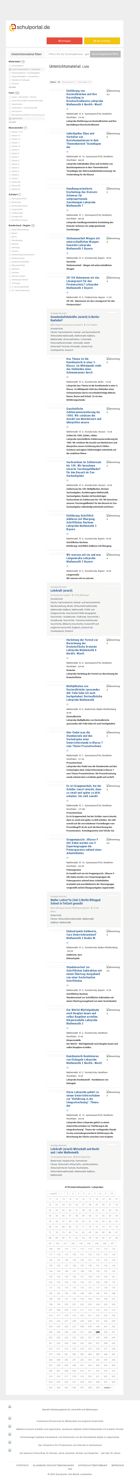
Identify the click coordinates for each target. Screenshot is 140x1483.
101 (65, 1243)
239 (90, 1326)
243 (50, 1332)
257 (90, 1337)
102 (73, 1243)
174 (74, 1287)
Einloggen (65, 41)
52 (103, 1215)
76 (116, 1226)
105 (96, 1243)
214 (105, 1310)
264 (74, 1343)
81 (76, 1232)
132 (98, 1260)
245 (66, 1332)
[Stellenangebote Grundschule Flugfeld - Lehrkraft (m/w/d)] (112, 586)
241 (105, 1326)
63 (103, 1221)
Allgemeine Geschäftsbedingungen (53, 1465)
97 (110, 1238)
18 (96, 1199)
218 (66, 1315)
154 (58, 1276)
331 (105, 1382)
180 (50, 1293)
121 (82, 1254)
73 (96, 1226)
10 (111, 1193)
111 (74, 1249)
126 (50, 1260)
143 (113, 1265)
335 (66, 1387)
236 (66, 1326)
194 (90, 1299)
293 (90, 1360)
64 (110, 1221)
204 (98, 1304)
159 (98, 1276)
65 (116, 1221)
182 (66, 1293)
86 (110, 1232)
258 (98, 1337)
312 (98, 1371)
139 (82, 1265)
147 (74, 1271)
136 (58, 1265)
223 (105, 1315)
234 (50, 1326)
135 (50, 1265)
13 (63, 1199)
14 (70, 1199)
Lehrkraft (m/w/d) (62, 590)
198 (50, 1304)
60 (83, 1221)
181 (58, 1293)
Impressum (117, 1465)
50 (90, 1215)
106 (104, 1243)
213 (98, 1310)
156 (74, 1276)
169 (105, 1282)
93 (83, 1238)
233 (113, 1321)
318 (74, 1376)
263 (66, 1343)
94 (90, 1238)
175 (82, 1287)
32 (116, 1204)
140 (90, 1265)
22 (50, 1204)
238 (82, 1326)
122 (90, 1254)
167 (90, 1282)
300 (74, 1365)
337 (82, 1387)
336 (74, 1387)
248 (90, 1332)
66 (50, 1226)
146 (66, 1271)
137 (66, 1265)
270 (50, 1349)
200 (66, 1304)
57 (63, 1221)
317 (66, 1376)
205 (105, 1304)
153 (50, 1276)
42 (110, 1210)
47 (70, 1215)
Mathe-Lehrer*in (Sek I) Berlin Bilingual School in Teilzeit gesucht (76, 901)
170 (113, 1282)
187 (105, 1293)
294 (98, 1360)
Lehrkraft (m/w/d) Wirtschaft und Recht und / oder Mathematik (75, 1150)
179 (113, 1287)
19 (103, 1199)
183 (74, 1293)
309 (74, 1371)
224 (113, 1315)
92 (76, 1238)
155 (66, 1276)
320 (90, 1376)
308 (66, 1371)
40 (96, 1210)
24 (63, 1204)
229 (82, 1321)
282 (74, 1354)
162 (50, 1282)
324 (50, 1382)
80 (70, 1232)
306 (50, 1371)
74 (103, 1226)
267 (98, 1343)
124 (105, 1254)
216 (50, 1315)
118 (58, 1254)
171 (50, 1287)
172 (58, 1287)
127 (58, 1260)
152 (113, 1271)
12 (56, 1199)
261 (50, 1343)
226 (58, 1321)
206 (113, 1304)
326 (66, 1382)
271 (58, 1349)
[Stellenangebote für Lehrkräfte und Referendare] (70, 1406)
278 (113, 1349)
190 (58, 1299)
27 (83, 1204)
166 (82, 1282)
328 (82, 1382)
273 (74, 1349)
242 (113, 1326)
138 (74, 1265)
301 (82, 1365)
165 (74, 1282)
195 (98, 1299)
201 (74, 1304)
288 (50, 1360)
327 (74, 1382)
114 (98, 1249)
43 (116, 1210)
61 (90, 1221)
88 (50, 1238)
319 (82, 1376)
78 (56, 1232)
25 (70, 1204)
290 (66, 1360)
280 (58, 1354)
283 (82, 1354)
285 (98, 1354)
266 (90, 1343)
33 (50, 1210)
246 (74, 1332)
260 (113, 1337)
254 (66, 1337)
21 (116, 1199)
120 (74, 1254)
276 (98, 1349)
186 (98, 1293)
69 (70, 1226)
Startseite (22, 1465)
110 (66, 1249)
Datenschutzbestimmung (92, 1465)
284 (90, 1354)
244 (58, 1332)
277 (105, 1349)
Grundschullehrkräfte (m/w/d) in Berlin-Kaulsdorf (75, 318)
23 (56, 1204)
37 (76, 1210)
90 (63, 1238)
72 (90, 1226)
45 (56, 1215)
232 (105, 1321)
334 (58, 1387)
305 (113, 1365)
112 (82, 1249)
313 (105, 1371)
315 (50, 1376)
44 (50, 1215)
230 (90, 1321)
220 (82, 1315)
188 (113, 1293)
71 (83, 1226)
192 (74, 1299)
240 (98, 1326)
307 (58, 1371)
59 (76, 1221)
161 (113, 1276)
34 (56, 1210)
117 (50, 1254)
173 (66, 1287)
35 (63, 1210)
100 (57, 1243)
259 (105, 1337)
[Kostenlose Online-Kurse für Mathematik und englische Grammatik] (70, 1418)
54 (116, 1215)
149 (90, 1271)
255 (74, 1337)
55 (50, 1221)
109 (58, 1249)
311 (90, 1371)
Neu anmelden (103, 41)
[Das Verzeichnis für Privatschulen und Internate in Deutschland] (70, 1442)
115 (105, 1249)
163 (58, 1282)
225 (50, 1321)
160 (105, 1276)
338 (90, 1387)
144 (50, 1271)
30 (103, 1204)
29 (96, 1204)
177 (98, 1287)
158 (90, 1276)
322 (105, 1376)
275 (90, 1349)
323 (113, 1376)
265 (82, 1343)
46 (63, 1215)
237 (74, 1326)
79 (63, 1232)
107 (112, 1243)
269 (113, 1343)
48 (76, 1215)
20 (110, 1199)
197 (113, 1299)
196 (105, 1299)
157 (82, 1276)
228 (74, 1321)
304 (105, 1365)
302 (90, 1365)
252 (50, 1337)
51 (96, 1215)
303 (98, 1365)
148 (82, 1271)
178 (105, 1287)
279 (50, 1354)
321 (98, 1376)
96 (103, 1238)
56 (56, 1221)
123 (98, 1254)
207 (50, 1310)
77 (50, 1232)
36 (70, 1210)
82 (83, 1232)
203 (90, 1304)
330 (98, 1382)
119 (66, 1254)
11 (50, 1199)
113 (90, 1249)
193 (82, 1299)
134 (113, 1260)
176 (90, 1287)
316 (58, 1376)
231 (98, 1321)
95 (96, 1238)
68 (63, 1226)
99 (50, 1243)
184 (82, 1293)
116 (113, 1249)
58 (70, 1221)
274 (82, 1349)
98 (116, 1238)
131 (90, 1260)
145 (58, 1271)
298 (58, 1365)
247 (82, 1332)
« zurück (53, 1193)
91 (70, 1238)
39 (90, 1210)
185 (90, 1293)
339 (98, 1387)
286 (105, 1354)
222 (98, 1315)
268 (105, 1343)
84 (96, 1232)
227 (66, 1321)
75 (110, 1226)
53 (110, 1215)
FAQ (70, 1469)
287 (113, 1354)
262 (58, 1343)
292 (82, 1360)
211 (82, 1310)
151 (105, 1271)
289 (58, 1360)
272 (66, 1349)
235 (58, 1326)
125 (113, 1254)
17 (90, 1199)
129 (74, 1260)
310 (82, 1371)
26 (76, 1204)
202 (82, 1304)
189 (50, 1299)
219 (74, 1315)
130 (82, 1260)
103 (81, 1243)
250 (105, 1332)
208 (58, 1310)
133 (105, 1260)
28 (90, 1204)
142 (105, 1265)
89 (56, 1238)
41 (103, 1210)
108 (50, 1249)
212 (90, 1310)
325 (58, 1382)
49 (83, 1215)
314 (113, 1371)
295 (105, 1360)
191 (66, 1299)
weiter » (107, 1387)
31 (110, 1204)
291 (74, 1360)
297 (50, 1365)
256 (82, 1337)
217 (58, 1315)
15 (76, 1199)
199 (58, 1304)
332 (113, 1382)
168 (98, 1282)
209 (66, 1310)
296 (113, 1360)
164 (66, 1282)
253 (58, 1337)
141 (98, 1265)
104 (88, 1243)
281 (66, 1354)
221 (90, 1315)
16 (83, 1199)
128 (66, 1260)
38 (83, 1210)
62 (96, 1221)
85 (103, 1232)
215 (113, 1310)
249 (98, 1332)
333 (50, 1387)
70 (76, 1226)
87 (116, 1232)
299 (66, 1365)
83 (90, 1232)
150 (98, 1271)
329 (90, 1382)
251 (113, 1332)
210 (74, 1310)
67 (56, 1226)
